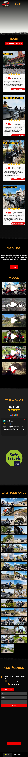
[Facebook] (15, 4)
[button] (14, 267)
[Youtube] (20, 4)
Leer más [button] (5, 433)
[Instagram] (17, 4)
